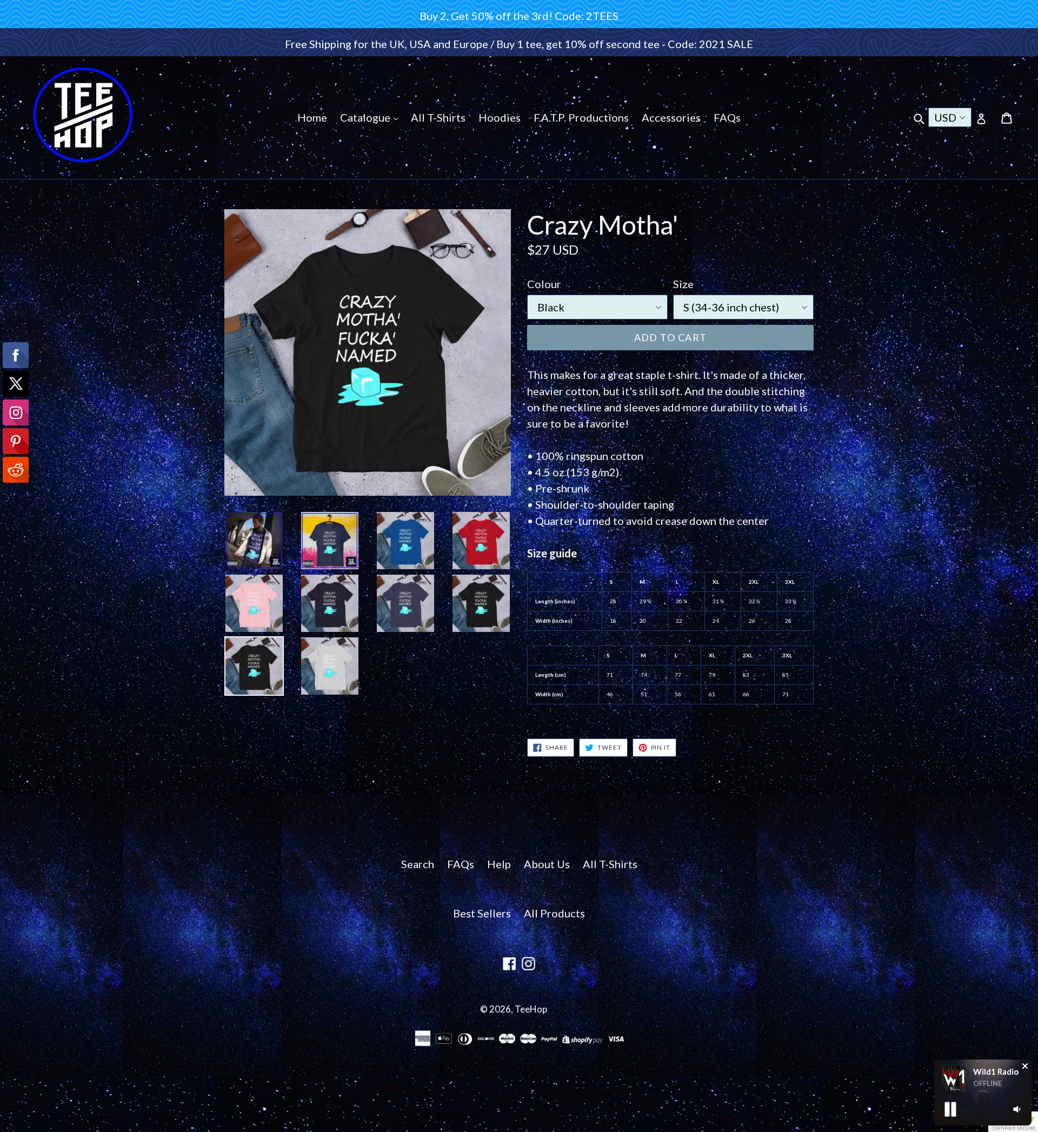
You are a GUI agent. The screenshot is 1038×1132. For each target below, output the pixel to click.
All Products (554, 913)
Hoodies (499, 117)
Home (312, 117)
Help (499, 863)
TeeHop (531, 1009)
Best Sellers (482, 913)
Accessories (671, 117)
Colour (544, 283)
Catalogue (366, 117)
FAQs (727, 117)
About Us (547, 863)
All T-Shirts (438, 117)
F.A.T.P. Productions (581, 117)
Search (417, 863)
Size (683, 283)
